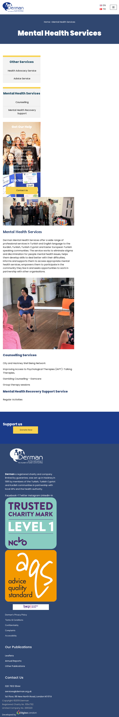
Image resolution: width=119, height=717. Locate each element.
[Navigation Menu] (113, 7)
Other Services (22, 62)
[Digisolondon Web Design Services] (27, 714)
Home (47, 21)
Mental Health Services (21, 93)
